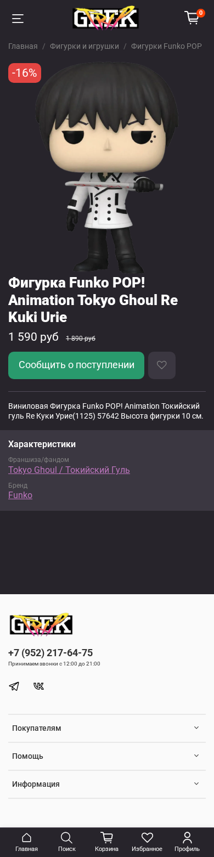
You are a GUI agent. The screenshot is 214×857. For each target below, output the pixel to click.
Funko (20, 495)
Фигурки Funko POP (166, 46)
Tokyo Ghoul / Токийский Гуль (69, 470)
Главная (23, 46)
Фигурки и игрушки (84, 46)
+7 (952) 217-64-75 (50, 652)
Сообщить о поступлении (76, 364)
